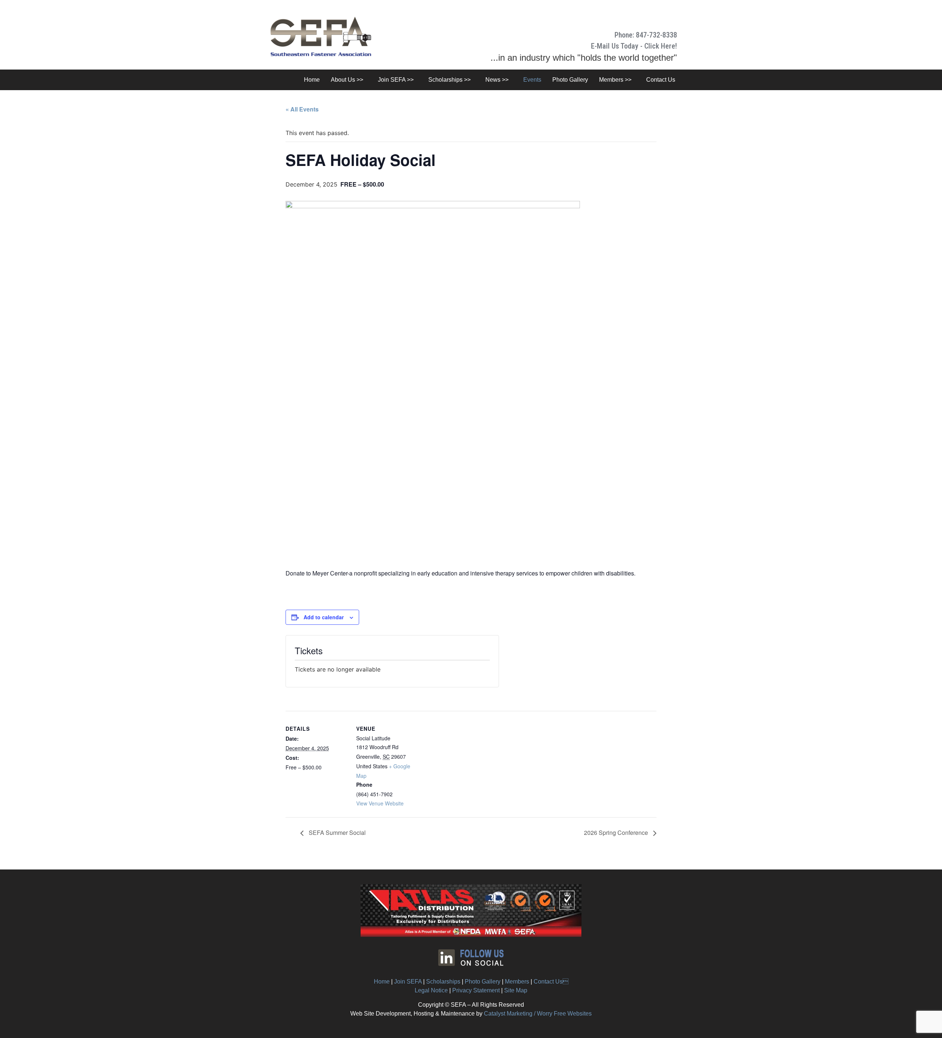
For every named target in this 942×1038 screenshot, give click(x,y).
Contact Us (660, 80)
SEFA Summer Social (336, 832)
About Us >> (347, 80)
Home (312, 80)
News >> (497, 80)
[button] (348, 80)
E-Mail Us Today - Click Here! (634, 46)
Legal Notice (431, 990)
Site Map (515, 990)
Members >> (615, 80)
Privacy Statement (476, 990)
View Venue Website (380, 803)
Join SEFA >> (396, 80)
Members (517, 981)
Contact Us (551, 981)
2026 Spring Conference (616, 832)
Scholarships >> (449, 80)
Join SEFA (408, 981)
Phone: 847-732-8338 (646, 35)
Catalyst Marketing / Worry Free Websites (538, 1013)
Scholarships (443, 981)
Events (532, 80)
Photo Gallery (570, 80)
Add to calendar (324, 617)
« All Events (302, 109)
